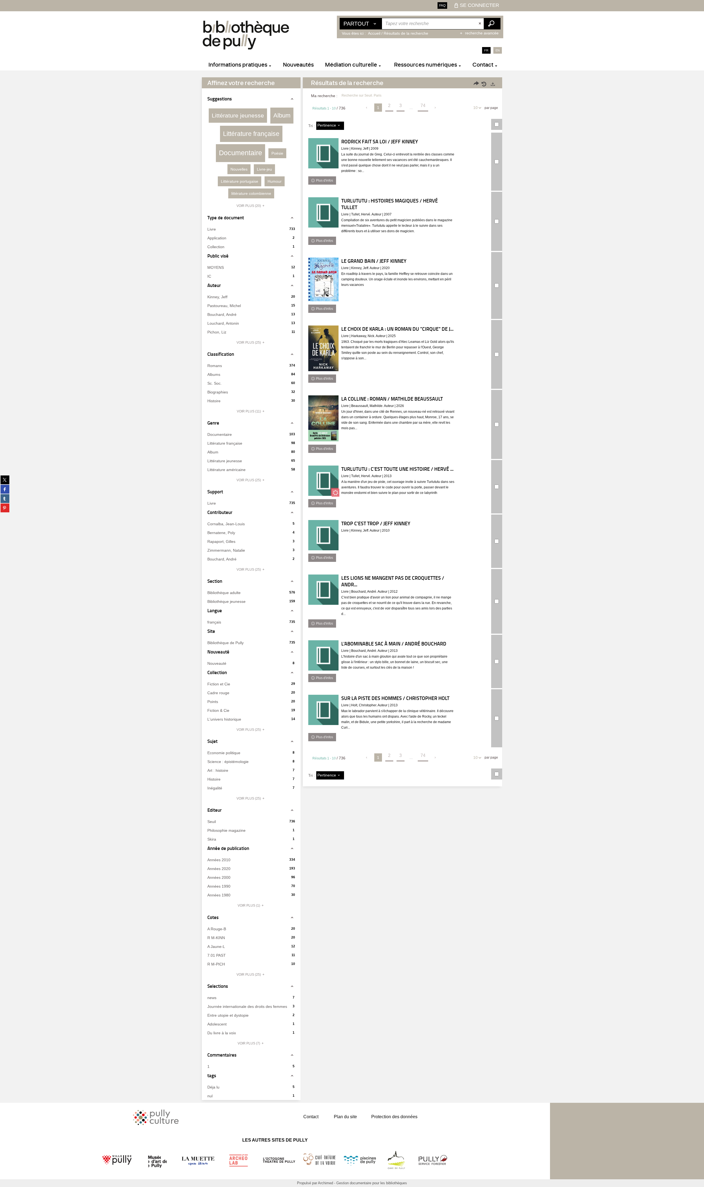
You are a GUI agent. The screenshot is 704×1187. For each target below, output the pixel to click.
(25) (249, 342)
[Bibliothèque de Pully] (246, 35)
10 (475, 107)
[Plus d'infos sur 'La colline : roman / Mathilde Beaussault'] (323, 418)
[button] (238, 115)
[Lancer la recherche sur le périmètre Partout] (492, 23)
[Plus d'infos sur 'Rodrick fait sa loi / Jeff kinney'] (323, 153)
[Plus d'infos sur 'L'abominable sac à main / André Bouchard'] (323, 655)
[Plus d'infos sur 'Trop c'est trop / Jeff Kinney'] (323, 535)
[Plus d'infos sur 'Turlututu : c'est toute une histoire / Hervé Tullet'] (323, 481)
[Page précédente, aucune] (367, 107)
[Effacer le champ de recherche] (480, 23)
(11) (249, 411)
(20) (249, 206)
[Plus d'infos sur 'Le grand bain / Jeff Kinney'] (323, 279)
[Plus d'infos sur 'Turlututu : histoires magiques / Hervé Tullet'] (323, 212)
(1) (249, 905)
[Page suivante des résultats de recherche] (435, 107)
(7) (249, 1043)
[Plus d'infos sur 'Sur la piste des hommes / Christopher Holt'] (323, 710)
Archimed (325, 1183)
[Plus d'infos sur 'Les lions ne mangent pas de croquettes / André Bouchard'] (323, 590)
